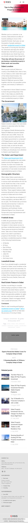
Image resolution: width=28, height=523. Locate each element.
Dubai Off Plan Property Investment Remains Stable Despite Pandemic (18, 389)
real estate (16, 325)
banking (8, 323)
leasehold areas (10, 325)
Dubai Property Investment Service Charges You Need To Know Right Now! (17, 413)
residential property (11, 327)
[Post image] (5, 377)
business (13, 323)
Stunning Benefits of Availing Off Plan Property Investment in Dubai (18, 438)
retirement (18, 327)
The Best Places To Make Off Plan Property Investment (18, 377)
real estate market (23, 325)
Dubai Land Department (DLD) (13, 158)
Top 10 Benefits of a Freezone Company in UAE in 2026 (18, 401)
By (21, 319)
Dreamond (21, 521)
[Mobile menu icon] (23, 2)
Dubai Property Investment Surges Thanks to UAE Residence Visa (17, 425)
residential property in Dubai (16, 45)
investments (4, 325)
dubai (17, 323)
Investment (5, 19)
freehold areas (21, 323)
